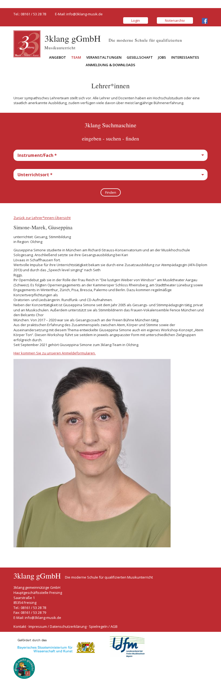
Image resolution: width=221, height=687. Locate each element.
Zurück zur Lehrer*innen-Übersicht (42, 217)
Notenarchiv (175, 20)
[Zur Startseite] (26, 43)
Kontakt (19, 626)
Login (135, 20)
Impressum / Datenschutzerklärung (58, 626)
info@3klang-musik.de (84, 14)
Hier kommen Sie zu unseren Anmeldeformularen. (54, 353)
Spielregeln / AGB (103, 626)
